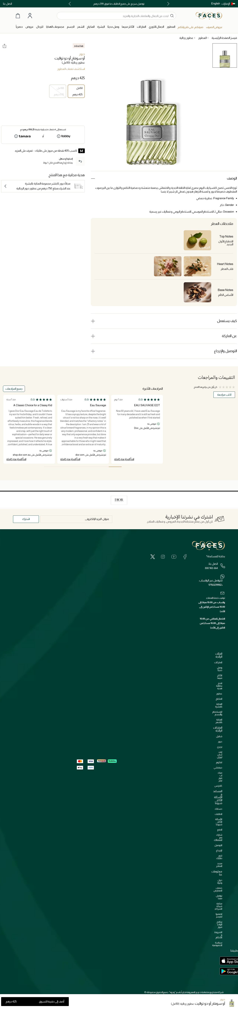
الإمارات (225, 3)
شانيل (219, 736)
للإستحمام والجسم (217, 713)
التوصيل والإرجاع (225, 351)
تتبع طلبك (219, 857)
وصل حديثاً (219, 669)
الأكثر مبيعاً (219, 676)
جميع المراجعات (13, 388)
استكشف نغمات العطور (71, 68)
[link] (141, 27)
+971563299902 (215, 584)
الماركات (218, 662)
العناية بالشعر (219, 721)
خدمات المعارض (217, 889)
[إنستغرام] (163, 556)
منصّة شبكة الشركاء (218, 906)
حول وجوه (219, 881)
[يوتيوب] (174, 556)
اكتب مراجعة (224, 394)
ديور (82, 54)
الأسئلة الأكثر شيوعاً (218, 822)
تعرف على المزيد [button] (24, 150)
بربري (219, 746)
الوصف (232, 178)
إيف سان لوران (219, 755)
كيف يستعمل (227, 321)
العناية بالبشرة (218, 705)
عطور (219, 693)
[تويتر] (152, 556)
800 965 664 (211, 568)
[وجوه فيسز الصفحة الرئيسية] (209, 15)
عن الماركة (229, 336)
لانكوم (219, 762)
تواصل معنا (219, 897)
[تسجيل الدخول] (30, 16)
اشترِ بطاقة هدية (219, 686)
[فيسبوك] (185, 556)
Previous (167, 4)
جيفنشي (218, 767)
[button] (228, 3)
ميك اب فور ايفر (220, 776)
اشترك (26, 518)
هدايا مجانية (78, 46)
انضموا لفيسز (219, 915)
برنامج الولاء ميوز (219, 924)
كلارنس (218, 785)
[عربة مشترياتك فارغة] (18, 15)
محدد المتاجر (219, 864)
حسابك (218, 808)
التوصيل (218, 845)
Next (70, 4)
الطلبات (218, 814)
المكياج (219, 698)
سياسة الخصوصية (217, 944)
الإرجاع (219, 850)
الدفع (219, 829)
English (215, 3)
